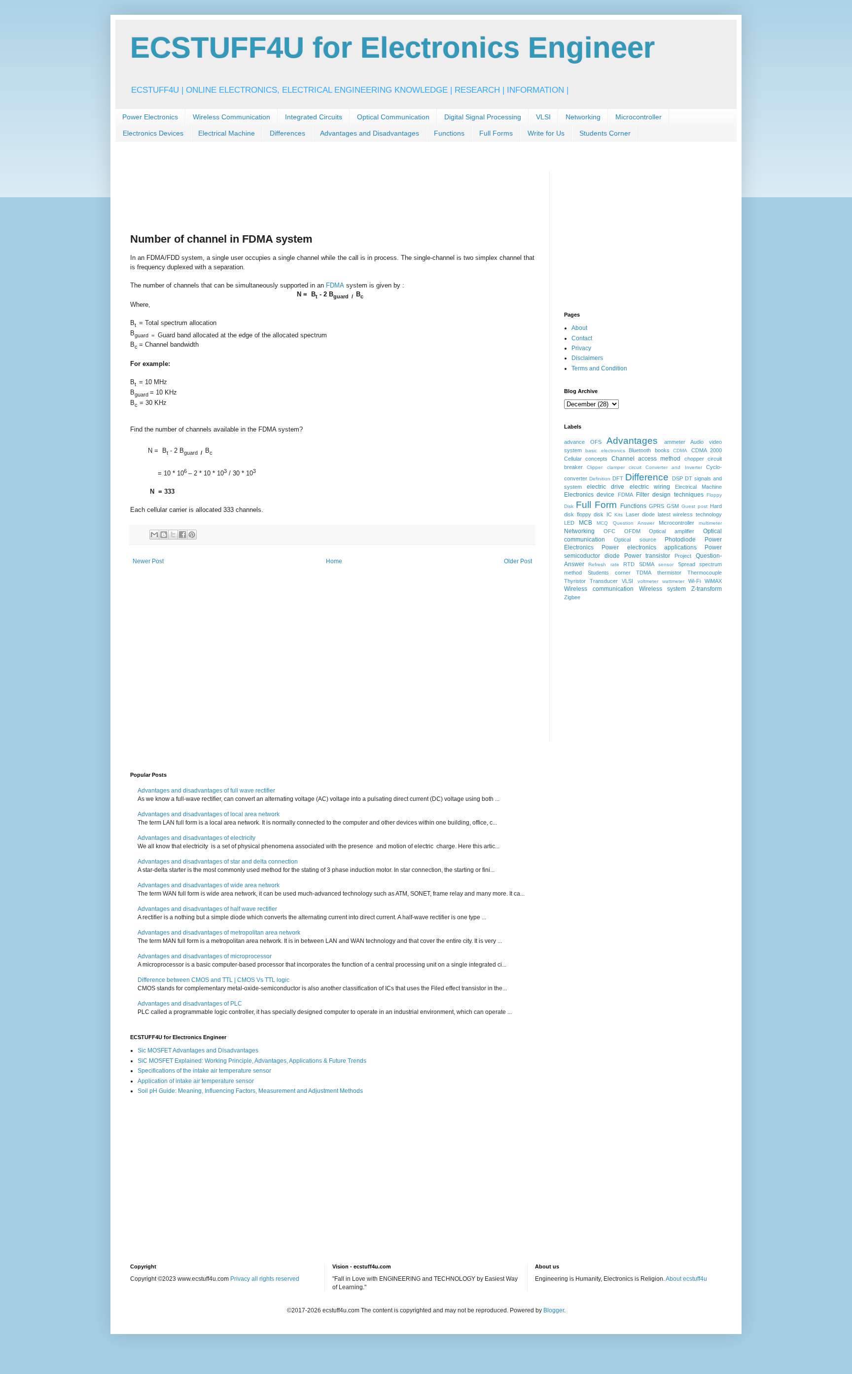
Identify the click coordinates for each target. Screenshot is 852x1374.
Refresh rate (603, 564)
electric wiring (650, 486)
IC (609, 514)
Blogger (553, 1310)
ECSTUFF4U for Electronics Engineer (392, 47)
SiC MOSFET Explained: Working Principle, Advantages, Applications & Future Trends (252, 1060)
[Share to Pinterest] (192, 535)
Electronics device (589, 494)
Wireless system (662, 588)
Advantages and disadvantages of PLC (190, 1003)
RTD (629, 564)
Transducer (604, 581)
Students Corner (605, 133)
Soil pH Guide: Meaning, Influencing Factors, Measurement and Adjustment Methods (250, 1090)
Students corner (609, 573)
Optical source (635, 539)
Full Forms (496, 133)
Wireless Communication (231, 117)
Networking (583, 117)
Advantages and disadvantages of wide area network (209, 885)
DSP (677, 478)
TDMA (643, 573)
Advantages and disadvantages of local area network (209, 814)
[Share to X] (173, 535)
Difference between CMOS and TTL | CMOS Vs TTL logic (213, 979)
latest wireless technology (690, 514)
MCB (585, 522)
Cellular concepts (585, 459)
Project (682, 556)
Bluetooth (640, 450)
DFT (617, 478)
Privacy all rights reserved (264, 1278)
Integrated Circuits (313, 117)
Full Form (596, 505)
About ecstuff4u (686, 1278)
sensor (666, 564)
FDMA (335, 285)
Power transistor (647, 555)
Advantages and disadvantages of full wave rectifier (206, 790)
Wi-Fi (694, 581)
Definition (599, 478)
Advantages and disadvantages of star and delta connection (218, 861)
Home (334, 561)
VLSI (543, 117)
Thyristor (575, 581)
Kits (618, 514)
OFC (609, 531)
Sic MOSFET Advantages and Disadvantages (198, 1050)
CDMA (680, 450)
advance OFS (583, 442)
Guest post (694, 506)
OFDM (632, 531)
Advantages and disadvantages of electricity (196, 837)
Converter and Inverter (673, 467)
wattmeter (673, 581)
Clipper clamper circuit (614, 467)
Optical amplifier (671, 531)
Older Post (518, 561)
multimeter (710, 523)
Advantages (632, 440)
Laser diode (640, 514)
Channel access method (646, 458)
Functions (449, 133)
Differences (287, 133)
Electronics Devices (153, 133)
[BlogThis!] (164, 535)
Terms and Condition (599, 368)
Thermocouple (704, 573)
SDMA (646, 564)
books (662, 450)
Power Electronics (150, 117)
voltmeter (648, 581)
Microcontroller (638, 117)
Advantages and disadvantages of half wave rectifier (207, 908)
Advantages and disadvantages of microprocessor (205, 956)
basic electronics (605, 450)
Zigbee (572, 597)
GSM (673, 506)
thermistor (669, 573)
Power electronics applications (649, 547)
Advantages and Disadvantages (369, 133)
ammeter (674, 442)
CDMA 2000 (706, 450)
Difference (647, 477)
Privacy (581, 348)
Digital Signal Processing (482, 117)
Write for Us (546, 133)
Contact (581, 338)
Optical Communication (393, 117)
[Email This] (154, 535)
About (579, 328)
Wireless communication (599, 588)
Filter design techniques (670, 494)
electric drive (605, 486)
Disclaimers (587, 358)
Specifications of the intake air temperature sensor (204, 1070)
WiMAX (713, 581)
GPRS (656, 506)
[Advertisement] (309, 193)
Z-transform (706, 588)
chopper (694, 459)
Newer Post (148, 561)
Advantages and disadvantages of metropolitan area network (219, 932)
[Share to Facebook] (182, 535)
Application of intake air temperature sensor (196, 1081)
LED (569, 523)
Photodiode (680, 539)
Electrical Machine (226, 133)
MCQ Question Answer (625, 523)
